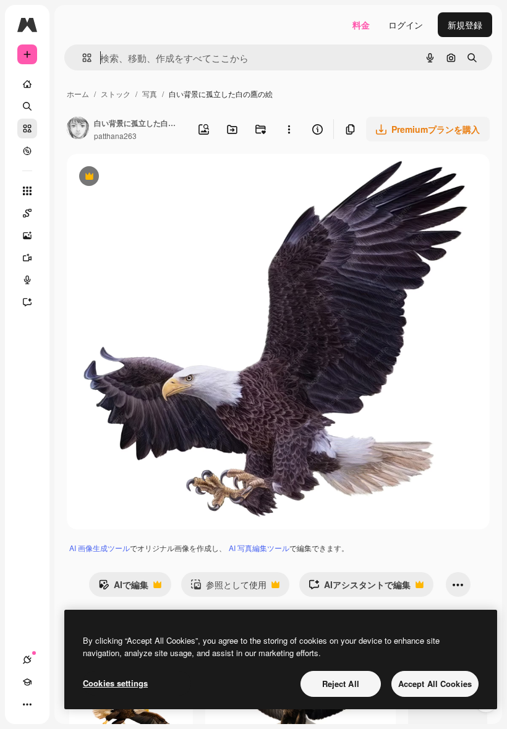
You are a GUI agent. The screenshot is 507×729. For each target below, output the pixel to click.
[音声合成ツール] (27, 280)
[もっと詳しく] (27, 151)
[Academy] (27, 682)
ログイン (405, 25)
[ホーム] (27, 84)
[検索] (27, 106)
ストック (115, 93)
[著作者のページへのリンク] (78, 129)
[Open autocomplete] (82, 57)
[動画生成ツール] (27, 258)
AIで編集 (123, 587)
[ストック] (27, 128)
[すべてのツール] (27, 191)
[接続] (27, 660)
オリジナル (152, 177)
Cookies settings (115, 683)
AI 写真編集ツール (259, 547)
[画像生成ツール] (27, 235)
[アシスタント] (27, 302)
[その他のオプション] (288, 129)
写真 (149, 93)
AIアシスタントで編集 (360, 587)
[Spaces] (27, 213)
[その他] (27, 704)
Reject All (340, 683)
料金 (361, 25)
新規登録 (465, 25)
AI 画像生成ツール (99, 547)
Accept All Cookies (435, 683)
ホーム (78, 93)
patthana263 (115, 135)
